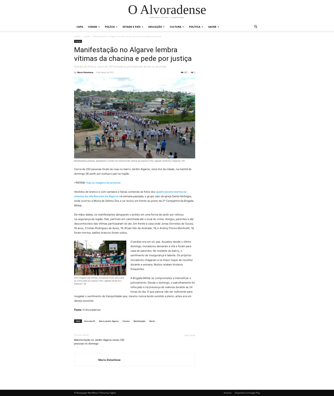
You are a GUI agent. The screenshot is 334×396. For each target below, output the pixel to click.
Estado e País (132, 26)
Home (77, 36)
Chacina (126, 321)
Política (194, 26)
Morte (152, 321)
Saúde (212, 26)
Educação (155, 26)
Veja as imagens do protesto (103, 182)
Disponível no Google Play (247, 392)
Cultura (175, 26)
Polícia (110, 26)
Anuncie (228, 392)
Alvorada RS (89, 321)
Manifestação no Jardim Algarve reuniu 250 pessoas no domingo (99, 341)
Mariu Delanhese (85, 72)
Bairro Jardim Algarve (109, 321)
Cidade (92, 26)
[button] (256, 27)
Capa (80, 26)
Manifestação (139, 321)
